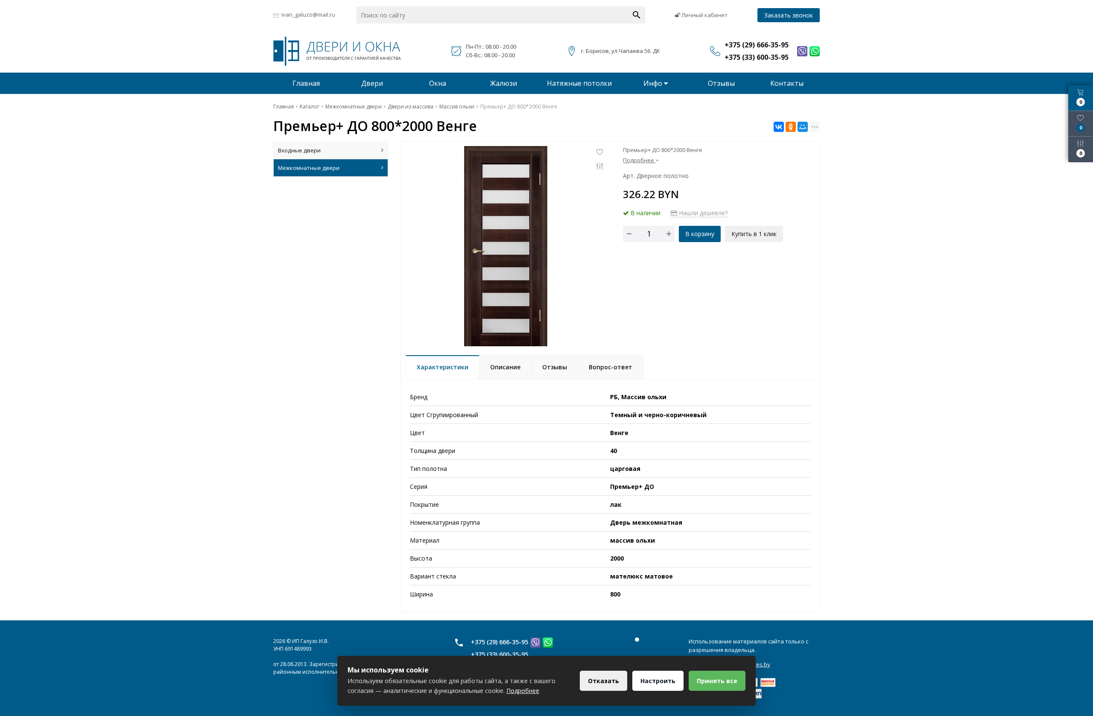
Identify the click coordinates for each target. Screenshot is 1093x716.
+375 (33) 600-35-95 (499, 654)
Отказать (603, 681)
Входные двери (299, 150)
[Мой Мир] (803, 127)
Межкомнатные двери (308, 168)
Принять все (717, 681)
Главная (306, 83)
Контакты (787, 83)
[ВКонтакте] (779, 127)
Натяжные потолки (579, 83)
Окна (437, 83)
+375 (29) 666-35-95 (499, 642)
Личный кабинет (704, 15)
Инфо (653, 83)
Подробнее (522, 691)
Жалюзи (503, 83)
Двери (372, 83)
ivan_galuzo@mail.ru (308, 14)
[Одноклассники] (791, 127)
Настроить (657, 681)
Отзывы (721, 83)
